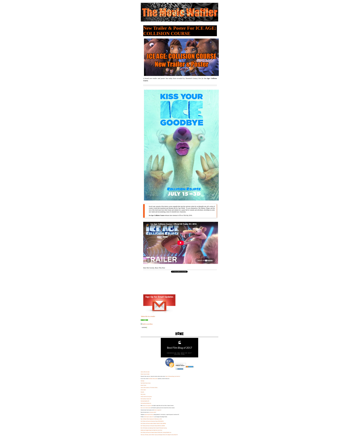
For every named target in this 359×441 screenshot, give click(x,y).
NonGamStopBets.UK (145, 401)
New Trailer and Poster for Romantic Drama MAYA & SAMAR (153, 425)
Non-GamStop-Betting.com (146, 403)
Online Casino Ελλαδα (145, 374)
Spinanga (142, 380)
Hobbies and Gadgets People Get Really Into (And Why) (151, 430)
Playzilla (142, 392)
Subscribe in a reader (148, 316)
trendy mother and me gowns (146, 396)
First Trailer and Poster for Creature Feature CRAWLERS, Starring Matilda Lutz (156, 432)
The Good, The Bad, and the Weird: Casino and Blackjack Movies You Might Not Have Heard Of (159, 434)
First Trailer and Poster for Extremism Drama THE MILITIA (152, 421)
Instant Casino (143, 385)
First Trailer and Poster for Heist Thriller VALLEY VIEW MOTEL (153, 423)
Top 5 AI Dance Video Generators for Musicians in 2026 (151, 418)
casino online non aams (145, 371)
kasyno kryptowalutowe (149, 414)
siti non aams (143, 389)
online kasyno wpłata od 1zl (149, 416)
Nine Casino (143, 394)
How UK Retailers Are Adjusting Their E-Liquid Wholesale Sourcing (154, 427)
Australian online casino (152, 378)
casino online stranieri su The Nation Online (149, 387)
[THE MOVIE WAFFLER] (144, 320)
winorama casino (152, 412)
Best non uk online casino (146, 407)
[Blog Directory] (189, 367)
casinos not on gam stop (147, 405)
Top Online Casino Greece (146, 383)
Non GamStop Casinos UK (146, 398)
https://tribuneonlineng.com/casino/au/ (173, 376)
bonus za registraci (157, 410)
